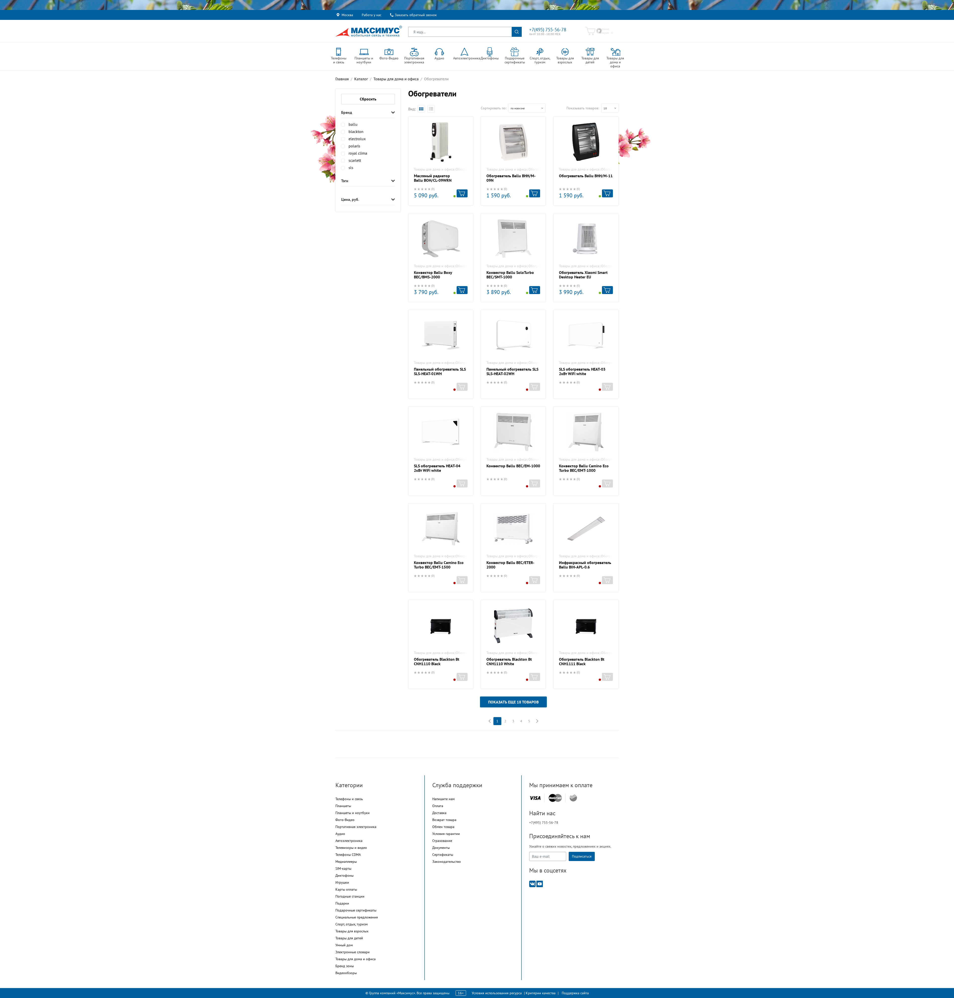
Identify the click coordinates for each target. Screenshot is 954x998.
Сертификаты (442, 854)
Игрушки (342, 882)
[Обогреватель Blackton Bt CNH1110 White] (513, 625)
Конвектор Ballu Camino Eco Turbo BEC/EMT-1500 (439, 564)
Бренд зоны (344, 966)
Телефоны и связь (349, 799)
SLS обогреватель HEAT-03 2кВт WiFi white (582, 371)
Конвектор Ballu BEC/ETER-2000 (510, 564)
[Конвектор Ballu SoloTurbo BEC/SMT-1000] (513, 238)
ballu (353, 124)
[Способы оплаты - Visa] (535, 798)
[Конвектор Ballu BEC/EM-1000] (513, 432)
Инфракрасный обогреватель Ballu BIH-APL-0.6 (585, 564)
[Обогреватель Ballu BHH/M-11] (586, 142)
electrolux (357, 139)
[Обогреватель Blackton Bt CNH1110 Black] (441, 625)
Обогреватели (466, 169)
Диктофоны (344, 875)
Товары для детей (349, 938)
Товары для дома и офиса (434, 169)
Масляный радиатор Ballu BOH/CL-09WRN (433, 178)
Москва (347, 15)
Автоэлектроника (348, 840)
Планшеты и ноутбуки (352, 813)
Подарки (342, 903)
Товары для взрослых (351, 931)
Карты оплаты (346, 889)
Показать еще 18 (513, 701)
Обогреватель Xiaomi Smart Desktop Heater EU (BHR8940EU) (583, 277)
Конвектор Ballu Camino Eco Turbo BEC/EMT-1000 (584, 468)
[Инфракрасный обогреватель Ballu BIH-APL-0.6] (586, 528)
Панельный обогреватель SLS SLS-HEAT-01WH (440, 371)
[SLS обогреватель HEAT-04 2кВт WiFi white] (441, 432)
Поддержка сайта (575, 993)
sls (351, 168)
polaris (354, 146)
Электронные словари (352, 952)
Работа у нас (371, 15)
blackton (356, 131)
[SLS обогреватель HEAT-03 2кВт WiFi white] (586, 335)
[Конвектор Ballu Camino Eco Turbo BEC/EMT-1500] (441, 528)
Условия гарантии (446, 833)
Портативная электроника (355, 826)
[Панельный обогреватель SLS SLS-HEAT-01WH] (441, 335)
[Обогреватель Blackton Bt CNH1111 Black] (586, 625)
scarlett (355, 160)
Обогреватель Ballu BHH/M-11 (586, 175)
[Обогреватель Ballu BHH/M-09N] (513, 142)
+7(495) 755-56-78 (547, 30)
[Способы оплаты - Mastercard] (555, 798)
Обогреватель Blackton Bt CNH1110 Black (436, 661)
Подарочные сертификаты (355, 910)
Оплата (437, 806)
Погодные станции (349, 896)
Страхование (442, 840)
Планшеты (343, 806)
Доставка (439, 813)
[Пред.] (489, 721)
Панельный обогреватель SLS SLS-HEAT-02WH (512, 371)
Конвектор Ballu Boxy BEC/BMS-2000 (433, 274)
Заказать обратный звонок (416, 15)
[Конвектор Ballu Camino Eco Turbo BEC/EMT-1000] (586, 432)
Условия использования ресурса (497, 993)
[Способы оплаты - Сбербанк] (573, 798)
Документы (441, 847)
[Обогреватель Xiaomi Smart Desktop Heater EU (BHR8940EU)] (586, 238)
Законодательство (446, 861)
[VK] (532, 883)
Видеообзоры (346, 973)
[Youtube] (539, 883)
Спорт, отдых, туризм (351, 924)
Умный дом (344, 945)
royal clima (358, 153)
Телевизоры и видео (351, 847)
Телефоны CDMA (348, 854)
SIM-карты (343, 868)
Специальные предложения (356, 917)
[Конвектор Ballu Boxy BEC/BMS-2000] (441, 238)
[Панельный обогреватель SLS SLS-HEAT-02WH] (513, 335)
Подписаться (582, 856)
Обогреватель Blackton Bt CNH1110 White (509, 661)
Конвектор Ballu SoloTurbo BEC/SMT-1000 (510, 274)
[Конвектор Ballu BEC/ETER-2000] (513, 528)
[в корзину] (462, 193)
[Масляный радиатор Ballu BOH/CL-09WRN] (441, 142)
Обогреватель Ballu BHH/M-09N (511, 178)
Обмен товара (443, 826)
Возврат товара (444, 820)
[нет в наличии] (462, 387)
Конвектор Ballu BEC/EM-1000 (513, 465)
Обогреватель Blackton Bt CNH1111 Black (581, 661)
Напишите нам (443, 799)
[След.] (537, 721)
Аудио (340, 833)
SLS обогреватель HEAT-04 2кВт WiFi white (437, 468)
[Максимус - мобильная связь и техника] (368, 31)
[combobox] (527, 108)
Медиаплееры (346, 861)
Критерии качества (541, 993)
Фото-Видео (345, 820)
